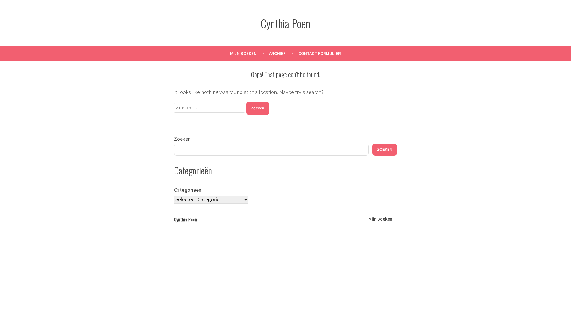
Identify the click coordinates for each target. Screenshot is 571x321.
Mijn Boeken (243, 53)
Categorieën (187, 189)
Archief (277, 53)
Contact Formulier (319, 53)
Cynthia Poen (285, 23)
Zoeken (182, 138)
